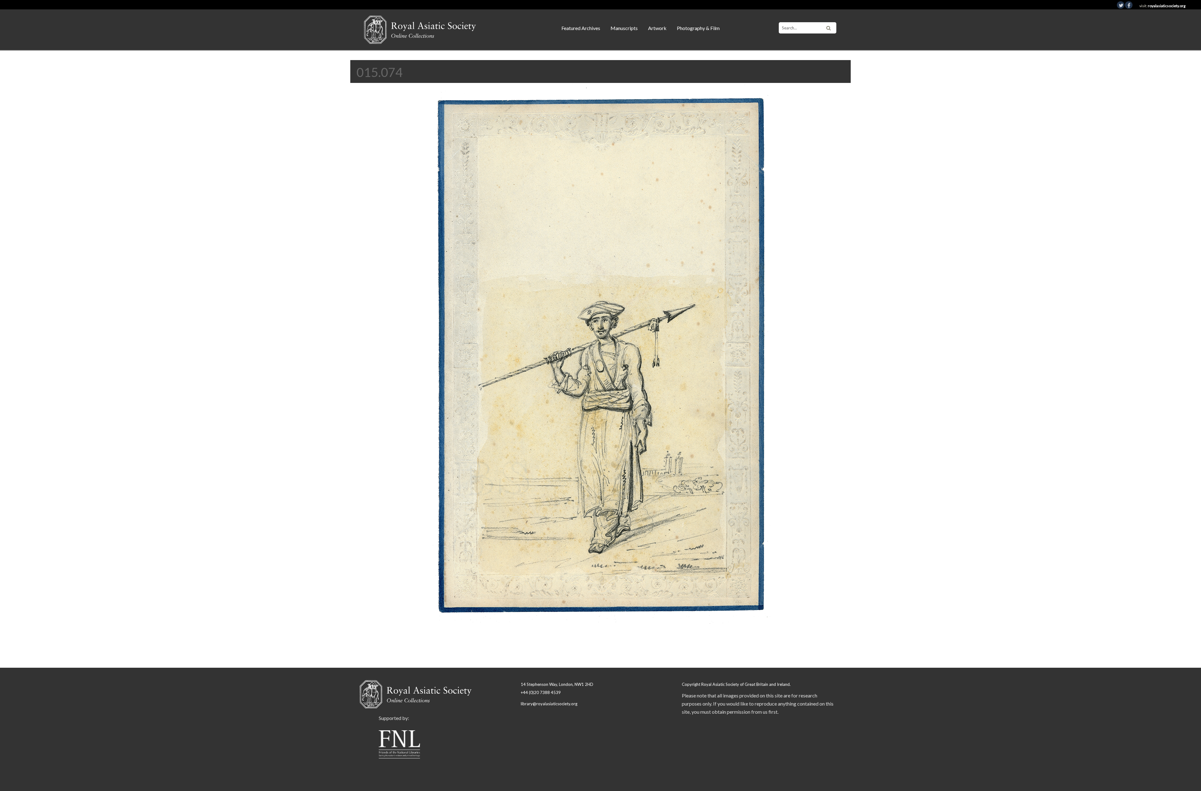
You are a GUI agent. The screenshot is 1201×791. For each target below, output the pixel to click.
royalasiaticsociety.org (1166, 5)
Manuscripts (624, 28)
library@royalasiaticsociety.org (549, 703)
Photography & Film (698, 28)
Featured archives (580, 28)
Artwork (657, 28)
